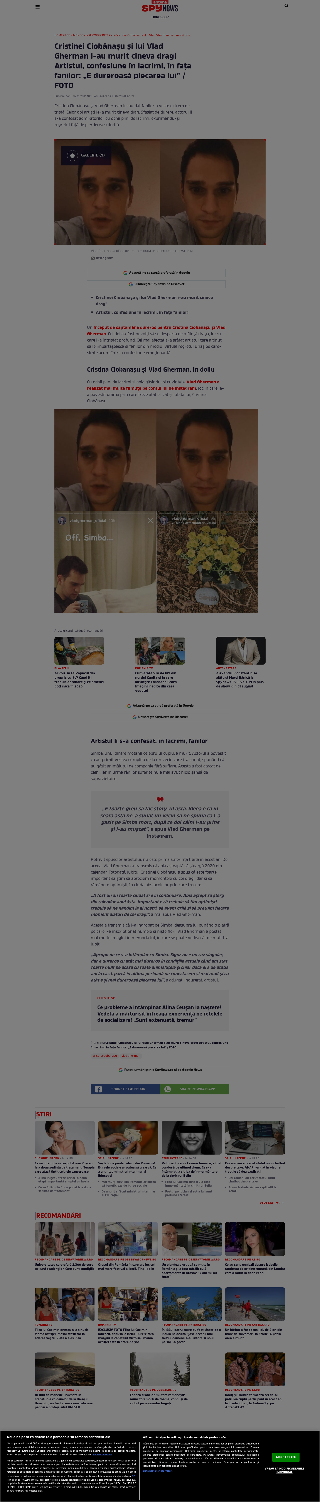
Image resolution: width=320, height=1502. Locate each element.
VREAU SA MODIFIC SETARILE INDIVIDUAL (284, 1470)
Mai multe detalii (102, 1455)
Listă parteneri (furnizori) (158, 1471)
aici (133, 1476)
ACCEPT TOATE (286, 1457)
